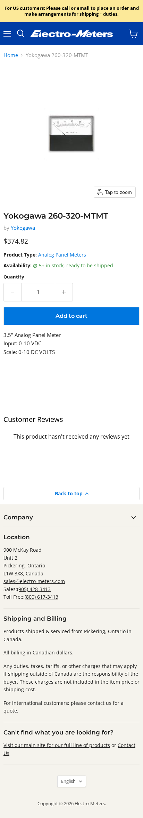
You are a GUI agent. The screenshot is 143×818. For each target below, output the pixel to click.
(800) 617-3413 (41, 596)
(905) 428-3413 (34, 589)
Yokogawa (23, 227)
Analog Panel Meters (62, 254)
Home (10, 55)
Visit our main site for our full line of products (56, 745)
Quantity (13, 277)
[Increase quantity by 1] (64, 292)
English (68, 781)
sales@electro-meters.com (34, 581)
